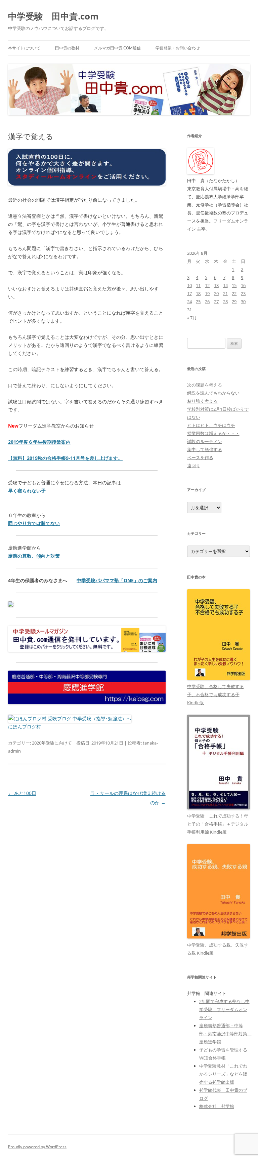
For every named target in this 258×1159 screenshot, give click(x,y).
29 (234, 301)
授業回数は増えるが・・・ (213, 433)
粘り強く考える (202, 401)
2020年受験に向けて (52, 743)
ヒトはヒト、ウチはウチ (211, 425)
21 (225, 293)
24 (189, 301)
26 (207, 301)
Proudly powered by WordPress (37, 1147)
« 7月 (192, 318)
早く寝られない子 (27, 490)
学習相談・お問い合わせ (178, 48)
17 (189, 293)
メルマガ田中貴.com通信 (117, 48)
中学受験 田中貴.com (53, 16)
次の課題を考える (204, 385)
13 (216, 285)
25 (198, 301)
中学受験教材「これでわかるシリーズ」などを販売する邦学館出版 (223, 1074)
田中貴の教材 (67, 48)
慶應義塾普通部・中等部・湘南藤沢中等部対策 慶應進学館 (225, 1034)
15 (234, 285)
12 (207, 285)
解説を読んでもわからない (213, 393)
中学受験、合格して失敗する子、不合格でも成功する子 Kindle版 (215, 694)
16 (243, 285)
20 (216, 293)
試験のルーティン (204, 441)
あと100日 (22, 793)
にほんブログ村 (24, 726)
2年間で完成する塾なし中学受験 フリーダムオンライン (224, 1009)
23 (243, 293)
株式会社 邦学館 (216, 1106)
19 (207, 293)
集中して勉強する (204, 449)
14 (225, 285)
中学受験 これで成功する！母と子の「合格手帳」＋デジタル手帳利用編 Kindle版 (217, 824)
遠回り (193, 466)
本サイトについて (24, 48)
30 (243, 301)
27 (216, 301)
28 (225, 301)
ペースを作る (200, 457)
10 (189, 285)
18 (198, 293)
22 (234, 293)
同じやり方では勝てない (34, 523)
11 (198, 285)
